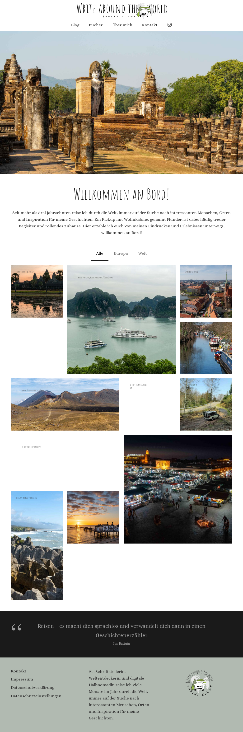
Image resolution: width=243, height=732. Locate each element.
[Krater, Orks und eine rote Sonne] (65, 404)
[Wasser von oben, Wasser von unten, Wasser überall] (121, 319)
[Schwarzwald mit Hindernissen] (206, 404)
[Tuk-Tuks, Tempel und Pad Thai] (150, 404)
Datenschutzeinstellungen (36, 696)
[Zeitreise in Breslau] (206, 291)
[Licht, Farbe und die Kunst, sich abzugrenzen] (178, 489)
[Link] (121, 9)
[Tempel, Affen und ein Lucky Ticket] (37, 291)
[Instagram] (169, 25)
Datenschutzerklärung (32, 687)
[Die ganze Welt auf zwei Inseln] (37, 545)
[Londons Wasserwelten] (206, 348)
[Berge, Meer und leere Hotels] (93, 517)
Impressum (22, 679)
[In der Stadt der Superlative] (65, 461)
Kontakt (18, 671)
